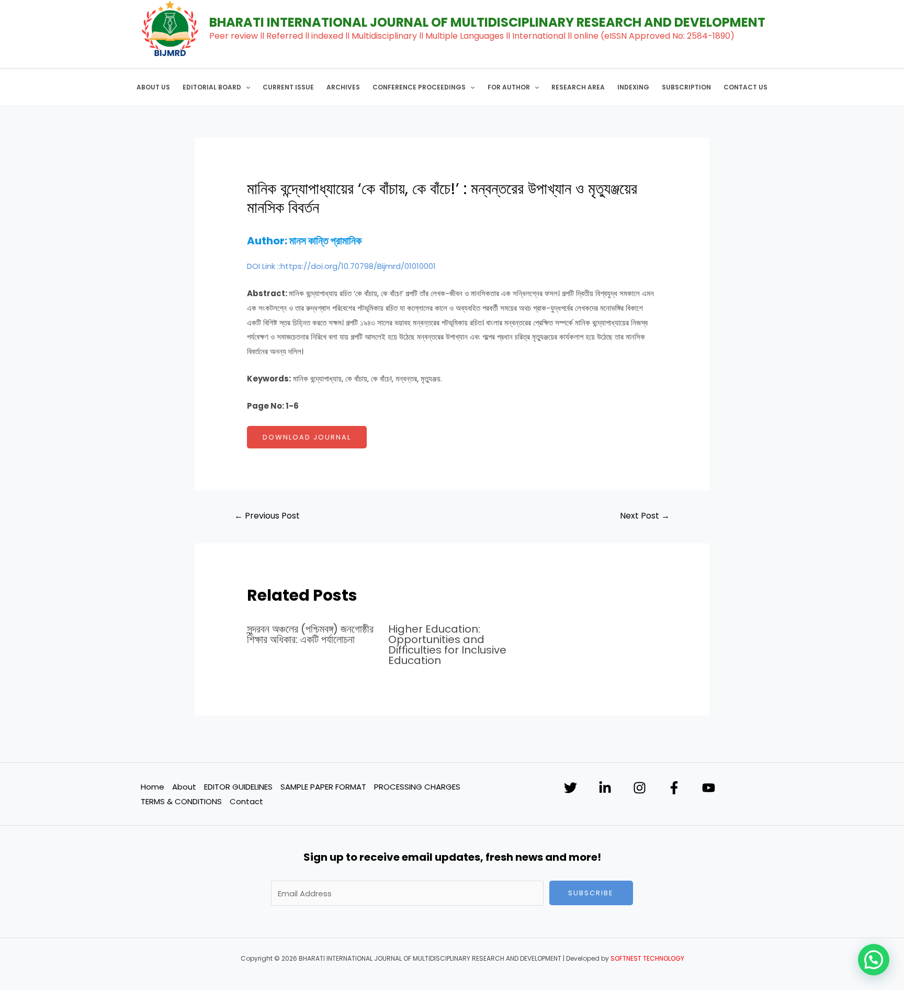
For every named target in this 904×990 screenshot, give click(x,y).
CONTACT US (745, 87)
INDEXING (633, 87)
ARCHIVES (343, 87)
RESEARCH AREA (578, 87)
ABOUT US (153, 87)
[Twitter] (570, 787)
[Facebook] (674, 787)
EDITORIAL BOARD (212, 87)
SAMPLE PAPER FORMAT (323, 786)
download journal (307, 437)
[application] (245, 87)
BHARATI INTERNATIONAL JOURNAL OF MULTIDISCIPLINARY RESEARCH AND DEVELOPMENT (487, 22)
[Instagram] (639, 787)
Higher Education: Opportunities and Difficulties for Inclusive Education (447, 645)
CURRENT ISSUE (288, 87)
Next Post (645, 516)
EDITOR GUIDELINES (238, 786)
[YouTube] (708, 787)
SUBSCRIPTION (686, 87)
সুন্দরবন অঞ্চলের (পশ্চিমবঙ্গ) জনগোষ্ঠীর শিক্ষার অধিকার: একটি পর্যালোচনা (310, 634)
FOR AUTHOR (509, 87)
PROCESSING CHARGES (417, 786)
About (184, 786)
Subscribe (591, 893)
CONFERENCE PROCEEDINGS (419, 87)
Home (152, 786)
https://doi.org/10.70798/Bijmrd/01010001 (358, 266)
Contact (246, 801)
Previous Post (267, 516)
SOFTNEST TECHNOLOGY (647, 958)
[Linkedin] (605, 787)
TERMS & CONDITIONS (181, 801)
